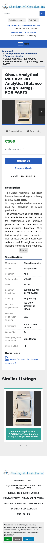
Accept (8, 539)
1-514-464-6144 (17, 28)
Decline (17, 539)
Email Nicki (31, 28)
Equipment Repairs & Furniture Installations (23, 486)
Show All (23, 250)
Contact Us (23, 160)
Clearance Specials (33, 498)
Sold (30, 480)
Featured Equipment (15, 503)
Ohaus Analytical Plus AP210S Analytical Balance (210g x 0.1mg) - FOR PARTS (23, 434)
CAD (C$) (32, 20)
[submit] (42, 13)
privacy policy (9, 535)
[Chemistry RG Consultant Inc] (23, 472)
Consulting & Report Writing (23, 493)
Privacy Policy (11, 498)
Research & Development (23, 508)
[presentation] (20, 446)
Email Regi (31, 35)
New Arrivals (35, 503)
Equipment (20, 480)
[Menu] (20, 43)
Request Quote (23, 168)
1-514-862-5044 (18, 35)
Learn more (28, 539)
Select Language (16, 20)
